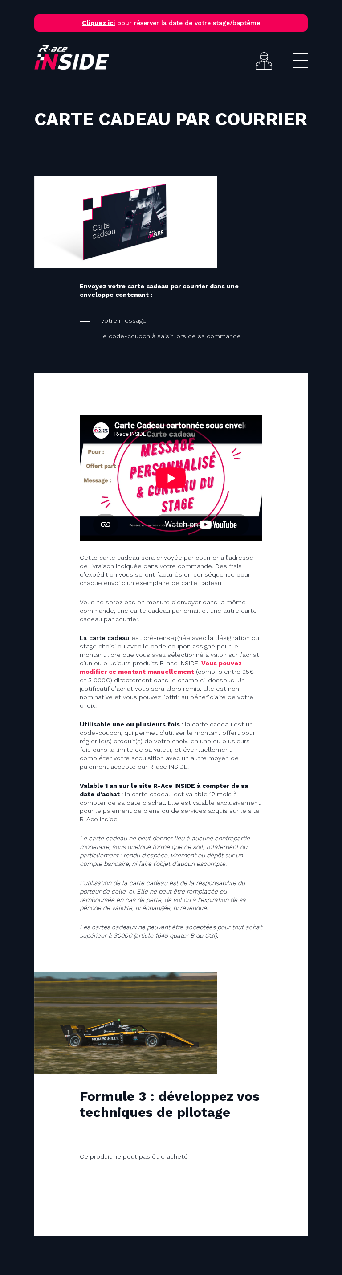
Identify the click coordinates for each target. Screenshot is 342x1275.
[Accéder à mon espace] (264, 61)
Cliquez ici (98, 22)
